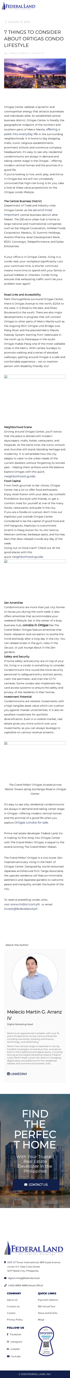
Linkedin (15, 1349)
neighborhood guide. (20, 476)
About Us (12, 1299)
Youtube (16, 1356)
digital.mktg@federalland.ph (24, 1278)
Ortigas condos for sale (31, 822)
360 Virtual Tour (46, 1306)
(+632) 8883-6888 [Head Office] (25, 1285)
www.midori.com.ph (25, 904)
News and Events (47, 1313)
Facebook (15, 1334)
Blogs (41, 1319)
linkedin (17, 1074)
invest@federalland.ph (21, 909)
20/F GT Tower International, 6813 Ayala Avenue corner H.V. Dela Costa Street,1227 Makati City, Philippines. (33, 1266)
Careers (11, 1313)
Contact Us (13, 1306)
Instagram (16, 1341)
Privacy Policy (15, 1319)
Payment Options (48, 1299)
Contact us (38, 1184)
